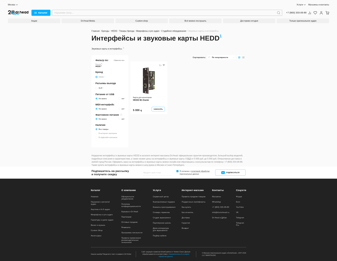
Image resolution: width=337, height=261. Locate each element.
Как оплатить (187, 212)
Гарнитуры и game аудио (102, 220)
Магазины (216, 196)
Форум (239, 196)
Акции (34, 21)
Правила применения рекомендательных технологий (131, 240)
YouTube (240, 207)
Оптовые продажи (129, 222)
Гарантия (186, 223)
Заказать (158, 109)
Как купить (186, 207)
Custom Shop (97, 230)
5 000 (137, 110)
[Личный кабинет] (321, 12)
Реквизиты (126, 227)
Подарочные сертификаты (193, 202)
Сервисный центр (161, 196)
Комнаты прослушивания (164, 207)
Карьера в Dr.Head (129, 211)
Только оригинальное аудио (302, 21)
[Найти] (278, 13)
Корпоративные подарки (164, 202)
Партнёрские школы (162, 223)
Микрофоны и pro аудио (102, 215)
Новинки (94, 196)
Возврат (185, 228)
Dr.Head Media (88, 21)
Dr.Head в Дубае (219, 218)
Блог (238, 202)
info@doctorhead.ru (220, 212)
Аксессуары (96, 236)
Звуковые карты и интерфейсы (107, 49)
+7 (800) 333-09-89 (296, 12)
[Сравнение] (309, 12)
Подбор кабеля (160, 236)
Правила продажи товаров (193, 196)
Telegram (240, 218)
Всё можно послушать (195, 21)
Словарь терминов (161, 212)
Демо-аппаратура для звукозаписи (161, 229)
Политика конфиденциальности (131, 205)
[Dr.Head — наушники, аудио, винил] (18, 13)
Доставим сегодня (249, 21)
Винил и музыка (98, 225)
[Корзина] (327, 12)
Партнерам (126, 217)
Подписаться (233, 173)
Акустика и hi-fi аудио (100, 209)
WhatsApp (216, 202)
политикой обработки (200, 171)
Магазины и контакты (318, 5)
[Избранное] (315, 12)
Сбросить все (119, 60)
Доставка (186, 218)
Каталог (43, 12)
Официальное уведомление (127, 197)
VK (237, 212)
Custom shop (141, 21)
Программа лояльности (132, 233)
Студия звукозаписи (162, 218)
